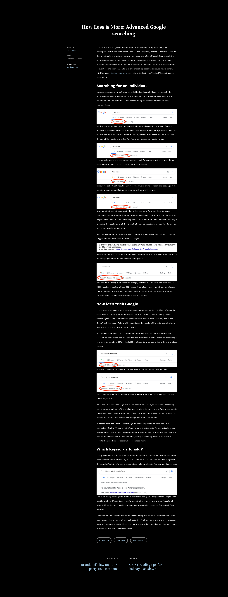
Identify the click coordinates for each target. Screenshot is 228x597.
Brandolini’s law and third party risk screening (100, 567)
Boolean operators (119, 73)
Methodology (72, 67)
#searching (139, 540)
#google (121, 540)
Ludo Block (71, 50)
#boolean (104, 540)
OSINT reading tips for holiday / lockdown (145, 567)
